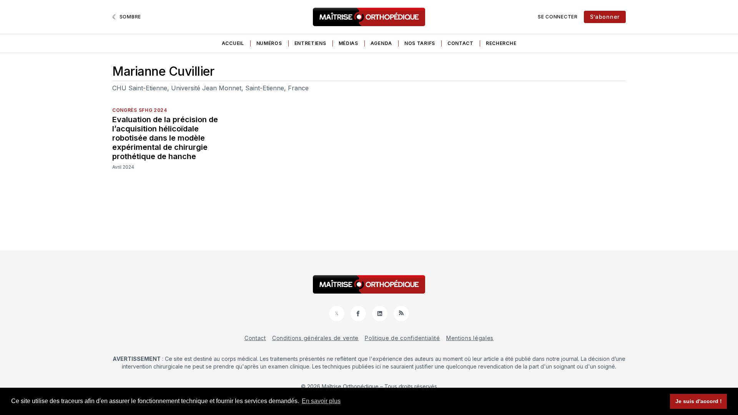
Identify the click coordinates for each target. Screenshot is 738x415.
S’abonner (605, 16)
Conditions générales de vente (315, 338)
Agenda (381, 43)
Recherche (501, 43)
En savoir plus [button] (321, 401)
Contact (460, 43)
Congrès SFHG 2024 (139, 110)
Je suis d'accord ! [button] (698, 401)
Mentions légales (470, 338)
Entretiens (310, 43)
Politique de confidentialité (402, 338)
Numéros (269, 43)
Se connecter (557, 17)
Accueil (233, 43)
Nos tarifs (419, 43)
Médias (348, 43)
